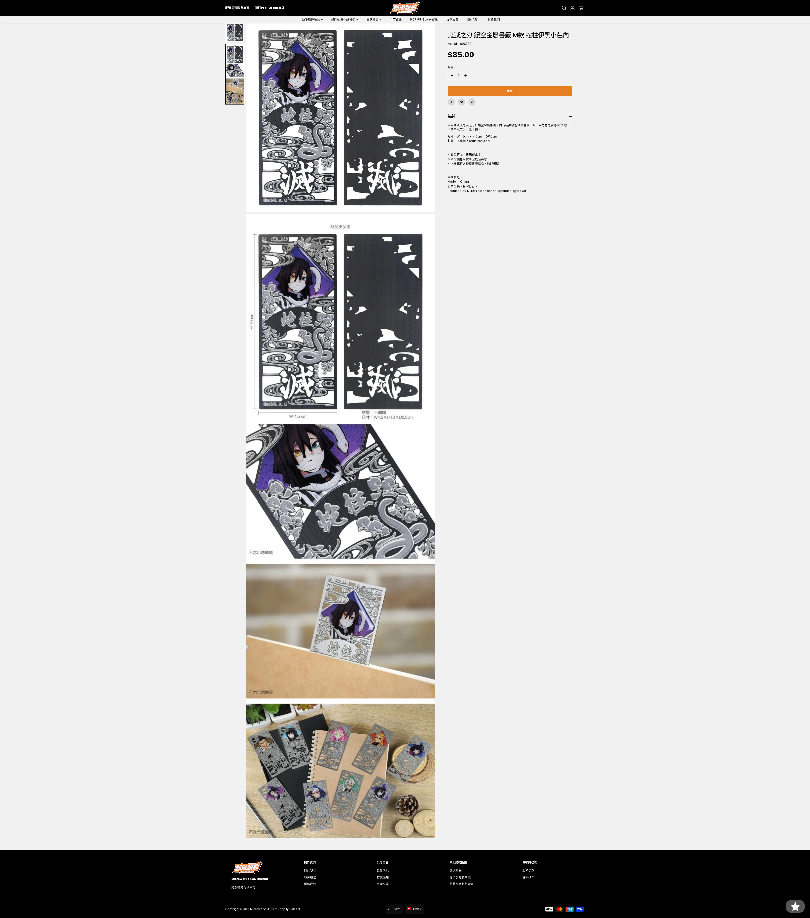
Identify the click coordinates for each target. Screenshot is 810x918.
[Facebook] (451, 102)
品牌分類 (373, 19)
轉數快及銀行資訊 (462, 884)
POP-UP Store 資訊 (424, 19)
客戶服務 (310, 877)
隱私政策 (528, 877)
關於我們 (473, 19)
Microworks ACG (262, 909)
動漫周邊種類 (311, 19)
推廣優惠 (383, 877)
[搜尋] (564, 8)
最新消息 (383, 870)
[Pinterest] (472, 102)
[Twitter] (461, 102)
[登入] (572, 8)
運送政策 (456, 870)
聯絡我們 (493, 19)
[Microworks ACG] (405, 8)
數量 (451, 68)
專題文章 (452, 19)
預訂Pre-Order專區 (270, 8)
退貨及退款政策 (460, 877)
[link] (259, 867)
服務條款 (528, 870)
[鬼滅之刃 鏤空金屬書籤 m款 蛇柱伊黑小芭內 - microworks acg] (340, 117)
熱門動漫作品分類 (343, 19)
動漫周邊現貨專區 (237, 8)
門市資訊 (396, 19)
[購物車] (581, 8)
